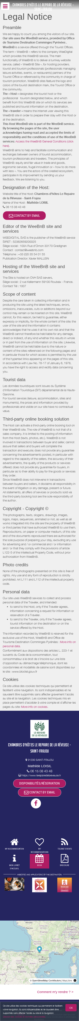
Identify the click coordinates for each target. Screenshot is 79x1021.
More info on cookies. (34, 706)
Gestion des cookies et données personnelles (24, 1016)
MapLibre (67, 980)
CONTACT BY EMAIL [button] (26, 215)
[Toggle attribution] (75, 980)
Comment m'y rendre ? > (55, 992)
